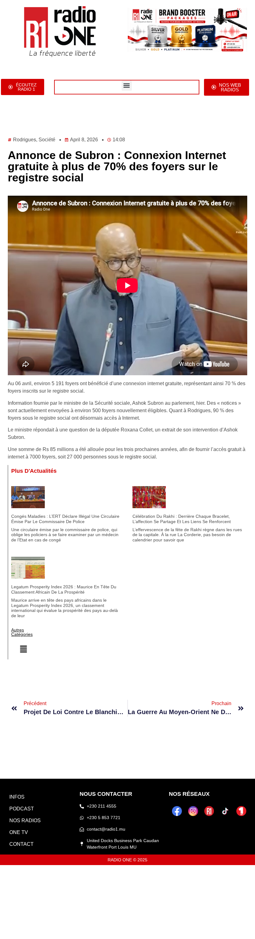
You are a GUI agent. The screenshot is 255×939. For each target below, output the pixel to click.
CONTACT (21, 844)
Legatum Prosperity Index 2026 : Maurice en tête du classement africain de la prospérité (63, 589)
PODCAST (21, 808)
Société (47, 139)
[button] (127, 85)
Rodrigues (24, 139)
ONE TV (18, 832)
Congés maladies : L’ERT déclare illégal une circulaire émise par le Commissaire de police (65, 519)
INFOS (17, 797)
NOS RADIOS (25, 820)
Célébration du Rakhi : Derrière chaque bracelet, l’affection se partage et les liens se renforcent (181, 519)
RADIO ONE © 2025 (127, 859)
